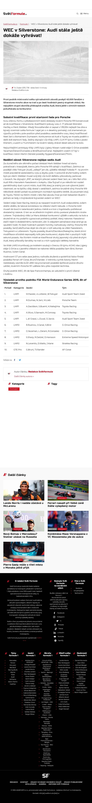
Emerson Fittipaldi (64, 675)
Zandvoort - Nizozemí (47, 750)
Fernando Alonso (30, 705)
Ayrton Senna (64, 687)
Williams (13, 679)
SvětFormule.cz (10, 24)
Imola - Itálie (46, 687)
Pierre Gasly (30, 683)
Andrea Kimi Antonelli (29, 661)
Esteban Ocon (30, 702)
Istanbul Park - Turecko (47, 762)
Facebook (60, 613)
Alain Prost (64, 685)
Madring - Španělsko (47, 754)
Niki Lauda (64, 670)
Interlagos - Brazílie (47, 690)
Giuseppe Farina (64, 692)
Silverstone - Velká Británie (47, 735)
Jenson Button (64, 699)
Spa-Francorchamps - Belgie (47, 740)
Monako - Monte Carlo (47, 718)
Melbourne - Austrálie (46, 712)
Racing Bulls (12, 670)
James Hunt (63, 695)
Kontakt (24, 782)
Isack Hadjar (29, 679)
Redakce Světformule (20, 90)
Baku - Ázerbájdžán (47, 675)
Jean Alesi (81, 663)
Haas (13, 674)
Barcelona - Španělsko (47, 680)
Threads (61, 625)
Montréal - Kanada (47, 722)
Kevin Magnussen (81, 692)
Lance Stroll (30, 709)
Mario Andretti (64, 683)
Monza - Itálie (47, 726)
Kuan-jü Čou (81, 690)
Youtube (61, 636)
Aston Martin (13, 682)
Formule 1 (24, 24)
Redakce (79, 588)
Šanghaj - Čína (47, 732)
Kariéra (42, 784)
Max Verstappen (30, 674)
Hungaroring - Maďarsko (47, 699)
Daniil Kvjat (81, 681)
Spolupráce (79, 593)
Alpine (12, 672)
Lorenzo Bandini (81, 687)
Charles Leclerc (29, 672)
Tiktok (61, 628)
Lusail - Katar (47, 704)
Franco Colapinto (30, 688)
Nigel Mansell (64, 709)
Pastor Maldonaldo (81, 678)
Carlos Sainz (29, 697)
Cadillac (13, 684)
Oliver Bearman (30, 690)
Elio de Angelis (81, 667)
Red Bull (13, 667)
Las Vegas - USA (47, 702)
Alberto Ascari (64, 697)
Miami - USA (46, 715)
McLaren (13, 665)
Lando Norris (30, 669)
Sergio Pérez (29, 714)
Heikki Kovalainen (81, 684)
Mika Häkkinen (64, 706)
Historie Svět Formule (59, 784)
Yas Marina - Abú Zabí (47, 745)
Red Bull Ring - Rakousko (46, 729)
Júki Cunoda (30, 707)
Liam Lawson (30, 681)
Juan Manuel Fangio (64, 679)
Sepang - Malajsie (46, 765)
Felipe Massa (81, 674)
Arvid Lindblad (29, 686)
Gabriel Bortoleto (30, 693)
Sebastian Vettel (64, 690)
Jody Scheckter (64, 704)
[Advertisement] (46, 4)
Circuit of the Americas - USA (47, 661)
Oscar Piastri (29, 676)
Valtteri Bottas (30, 712)
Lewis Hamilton (30, 667)
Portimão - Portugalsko (47, 758)
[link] (77, 13)
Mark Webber (81, 672)
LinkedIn (60, 632)
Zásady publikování (73, 782)
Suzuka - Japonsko (46, 694)
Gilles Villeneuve (81, 670)
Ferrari (12, 663)
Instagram (61, 617)
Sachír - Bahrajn (47, 672)
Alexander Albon (30, 700)
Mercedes (12, 660)
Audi (13, 677)
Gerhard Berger (81, 665)
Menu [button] (86, 13)
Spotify (60, 640)
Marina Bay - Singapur (46, 707)
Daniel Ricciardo (81, 660)
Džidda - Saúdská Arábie (47, 684)
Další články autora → (24, 376)
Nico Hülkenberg (30, 695)
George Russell (29, 664)
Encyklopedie (79, 591)
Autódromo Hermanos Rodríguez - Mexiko (47, 667)
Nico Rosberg (64, 672)
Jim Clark (63, 702)
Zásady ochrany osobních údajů (46, 782)
